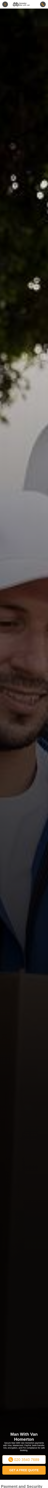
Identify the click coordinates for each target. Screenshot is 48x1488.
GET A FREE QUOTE (24, 1470)
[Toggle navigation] (5, 4)
